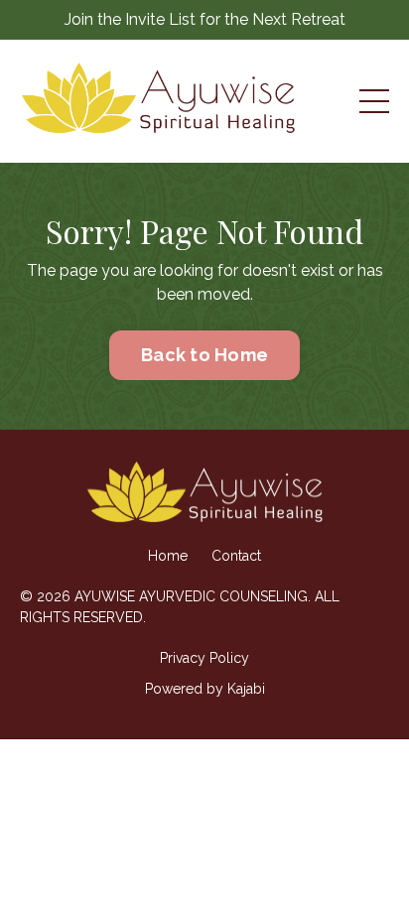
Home (168, 556)
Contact (236, 556)
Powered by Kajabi (205, 689)
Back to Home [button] (204, 354)
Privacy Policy (204, 658)
